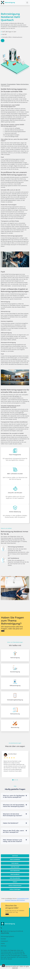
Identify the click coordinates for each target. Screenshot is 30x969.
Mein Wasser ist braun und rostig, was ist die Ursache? (12, 840)
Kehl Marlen (15, 863)
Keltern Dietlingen (15, 889)
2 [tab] (15, 780)
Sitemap (3, 946)
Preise (3, 943)
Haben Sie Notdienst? (10, 823)
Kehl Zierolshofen (15, 878)
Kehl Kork (15, 855)
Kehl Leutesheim (15, 859)
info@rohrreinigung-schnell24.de (12, 931)
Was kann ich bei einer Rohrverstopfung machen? (12, 814)
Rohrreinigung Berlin (7, 936)
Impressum (4, 941)
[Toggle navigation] (27, 2)
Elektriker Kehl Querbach (18, 900)
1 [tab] (13, 780)
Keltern (15, 881)
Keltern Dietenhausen (15, 885)
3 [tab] (17, 780)
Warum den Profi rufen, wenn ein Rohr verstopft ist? (13, 831)
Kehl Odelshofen (15, 870)
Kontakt (3, 939)
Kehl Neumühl (15, 867)
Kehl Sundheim (15, 874)
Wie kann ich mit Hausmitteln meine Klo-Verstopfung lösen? (13, 805)
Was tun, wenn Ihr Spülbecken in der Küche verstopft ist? (14, 796)
